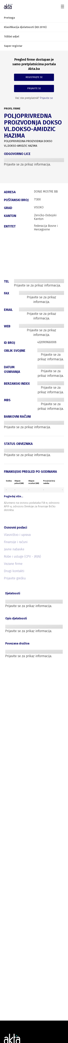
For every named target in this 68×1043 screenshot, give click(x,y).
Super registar (13, 45)
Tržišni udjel (11, 36)
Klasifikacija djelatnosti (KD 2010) (25, 27)
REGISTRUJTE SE (34, 77)
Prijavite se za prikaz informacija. (27, 164)
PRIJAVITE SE (34, 88)
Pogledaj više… (13, 496)
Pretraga (9, 17)
